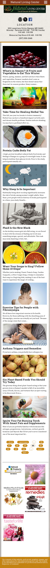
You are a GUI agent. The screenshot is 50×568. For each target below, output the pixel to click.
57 (9, 445)
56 (41, 442)
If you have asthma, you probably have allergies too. (23, 352)
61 (41, 445)
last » (25, 452)
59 (25, 445)
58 (17, 445)
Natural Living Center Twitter (25, 19)
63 (16, 449)
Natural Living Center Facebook (30, 19)
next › (40, 449)
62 (8, 449)
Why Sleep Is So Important (19, 189)
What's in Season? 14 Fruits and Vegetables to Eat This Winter (22, 72)
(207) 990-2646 (25, 38)
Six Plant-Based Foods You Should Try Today (24, 381)
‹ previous (23, 442)
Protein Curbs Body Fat (17, 150)
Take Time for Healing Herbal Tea (23, 111)
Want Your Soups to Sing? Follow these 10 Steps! (23, 267)
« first (10, 442)
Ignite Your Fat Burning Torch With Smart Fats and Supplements (24, 422)
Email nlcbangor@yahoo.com (20, 19)
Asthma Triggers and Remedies (22, 348)
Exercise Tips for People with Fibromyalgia (21, 309)
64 (24, 449)
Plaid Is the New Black (16, 227)
